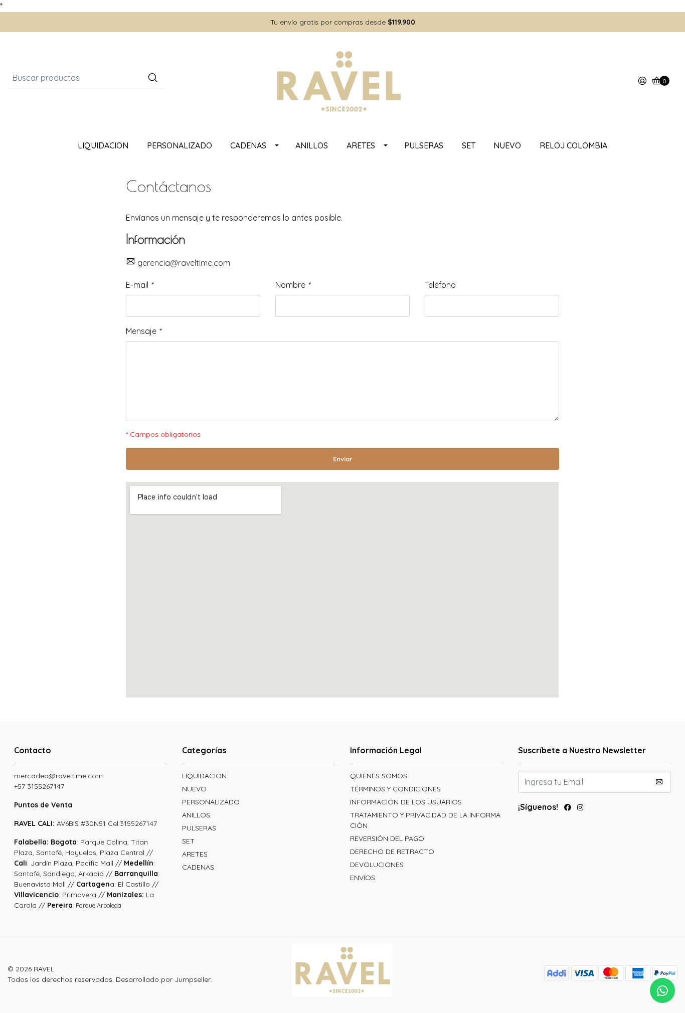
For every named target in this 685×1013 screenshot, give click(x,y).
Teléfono (440, 285)
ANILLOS (311, 145)
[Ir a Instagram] (580, 808)
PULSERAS (423, 145)
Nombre (292, 285)
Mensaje (143, 331)
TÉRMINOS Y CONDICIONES (395, 788)
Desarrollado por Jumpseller (163, 979)
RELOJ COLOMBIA (573, 145)
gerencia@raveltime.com (183, 263)
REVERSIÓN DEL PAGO (387, 838)
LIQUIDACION (103, 145)
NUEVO (507, 145)
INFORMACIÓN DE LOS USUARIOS (406, 801)
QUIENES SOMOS (378, 775)
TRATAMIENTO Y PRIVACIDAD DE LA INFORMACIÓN (425, 820)
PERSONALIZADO (179, 145)
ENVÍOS (362, 877)
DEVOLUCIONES (377, 864)
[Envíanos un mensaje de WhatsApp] (662, 990)
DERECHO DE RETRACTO (392, 851)
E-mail (139, 285)
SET (468, 145)
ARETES (361, 145)
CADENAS (248, 145)
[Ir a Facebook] (567, 808)
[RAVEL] (342, 81)
